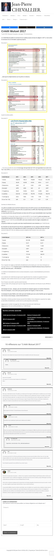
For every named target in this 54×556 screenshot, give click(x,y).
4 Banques (25, 15)
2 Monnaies (12, 15)
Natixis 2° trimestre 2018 (34, 325)
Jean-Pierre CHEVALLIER (26, 7)
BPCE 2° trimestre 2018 (9, 329)
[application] (8, 16)
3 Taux (18, 15)
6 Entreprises (38, 15)
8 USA (3, 19)
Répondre (49, 358)
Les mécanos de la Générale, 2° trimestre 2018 (38, 322)
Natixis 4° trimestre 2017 (34, 315)
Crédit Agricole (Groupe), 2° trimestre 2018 (14, 325)
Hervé (9, 415)
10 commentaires (28, 34)
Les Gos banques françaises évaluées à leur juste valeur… (38, 318)
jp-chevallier (13, 359)
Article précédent (6, 337)
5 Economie (31, 15)
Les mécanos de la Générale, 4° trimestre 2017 (38, 328)
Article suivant (48, 337)
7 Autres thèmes (47, 15)
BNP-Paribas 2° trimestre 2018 (11, 323)
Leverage (20, 34)
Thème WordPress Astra (41, 550)
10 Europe (15, 19)
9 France (8, 19)
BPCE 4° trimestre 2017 (9, 319)
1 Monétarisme (5, 15)
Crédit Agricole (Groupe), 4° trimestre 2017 (14, 315)
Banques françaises (13, 34)
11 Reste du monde (23, 19)
